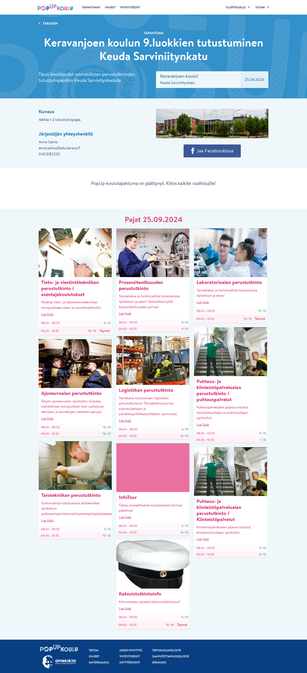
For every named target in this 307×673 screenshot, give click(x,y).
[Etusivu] (55, 7)
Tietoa (93, 650)
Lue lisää (47, 314)
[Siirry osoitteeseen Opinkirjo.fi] (59, 662)
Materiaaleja (99, 662)
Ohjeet (94, 656)
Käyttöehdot (129, 662)
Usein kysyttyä (130, 650)
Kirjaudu (159, 662)
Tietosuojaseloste (166, 650)
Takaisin (50, 23)
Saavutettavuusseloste (170, 656)
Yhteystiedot (129, 656)
